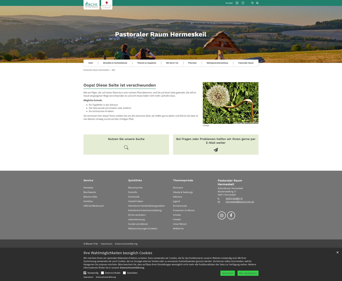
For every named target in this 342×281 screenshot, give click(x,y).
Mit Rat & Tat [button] (172, 63)
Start (90, 63)
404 (113, 70)
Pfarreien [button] (192, 63)
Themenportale (183, 180)
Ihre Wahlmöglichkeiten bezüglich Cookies (117, 253)
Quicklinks (135, 180)
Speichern (227, 273)
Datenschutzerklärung (132, 267)
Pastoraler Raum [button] (246, 63)
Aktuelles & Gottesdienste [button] (115, 63)
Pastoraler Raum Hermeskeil (96, 70)
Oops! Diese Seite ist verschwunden (119, 85)
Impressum (88, 277)
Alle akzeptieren (248, 273)
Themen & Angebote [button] (146, 63)
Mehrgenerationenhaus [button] (217, 63)
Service (88, 180)
